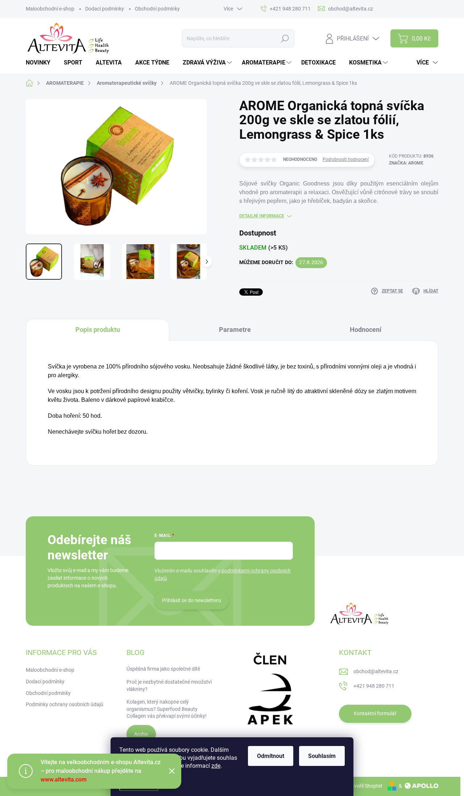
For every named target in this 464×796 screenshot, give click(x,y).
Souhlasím (322, 756)
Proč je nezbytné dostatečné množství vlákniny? (169, 685)
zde (215, 765)
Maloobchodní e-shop (50, 9)
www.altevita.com (64, 779)
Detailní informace (261, 215)
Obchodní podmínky (157, 9)
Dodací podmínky (104, 9)
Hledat (285, 38)
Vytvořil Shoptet (364, 786)
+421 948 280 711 (373, 686)
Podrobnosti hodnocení (346, 159)
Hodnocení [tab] (365, 329)
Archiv (141, 734)
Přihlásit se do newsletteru (191, 600)
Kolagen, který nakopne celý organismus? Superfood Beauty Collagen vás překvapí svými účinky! (167, 709)
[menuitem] (41, 63)
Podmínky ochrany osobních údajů (64, 704)
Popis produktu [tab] (97, 329)
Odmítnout (270, 756)
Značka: (406, 163)
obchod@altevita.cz (375, 671)
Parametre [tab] (235, 329)
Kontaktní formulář (375, 713)
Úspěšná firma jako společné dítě (163, 669)
